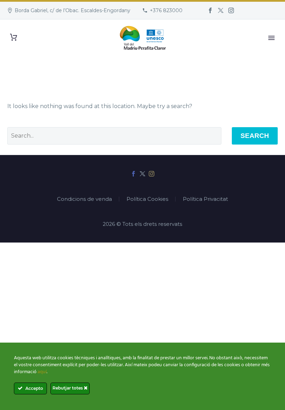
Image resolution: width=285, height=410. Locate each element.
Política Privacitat (205, 199)
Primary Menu (271, 38)
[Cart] (13, 37)
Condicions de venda (84, 199)
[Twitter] (220, 10)
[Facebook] (210, 10)
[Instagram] (231, 10)
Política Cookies (147, 199)
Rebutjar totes (68, 388)
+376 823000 (166, 10)
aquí (42, 372)
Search (255, 135)
